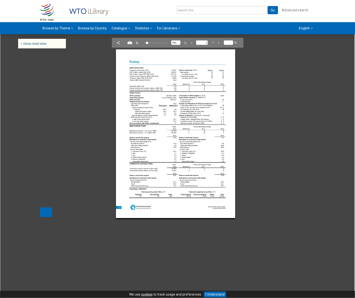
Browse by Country (92, 28)
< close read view (34, 44)
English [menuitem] (305, 28)
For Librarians (167, 28)
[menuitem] (58, 28)
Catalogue (120, 28)
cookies (147, 294)
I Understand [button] (215, 294)
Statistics (142, 28)
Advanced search (295, 10)
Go (273, 10)
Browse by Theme (57, 28)
